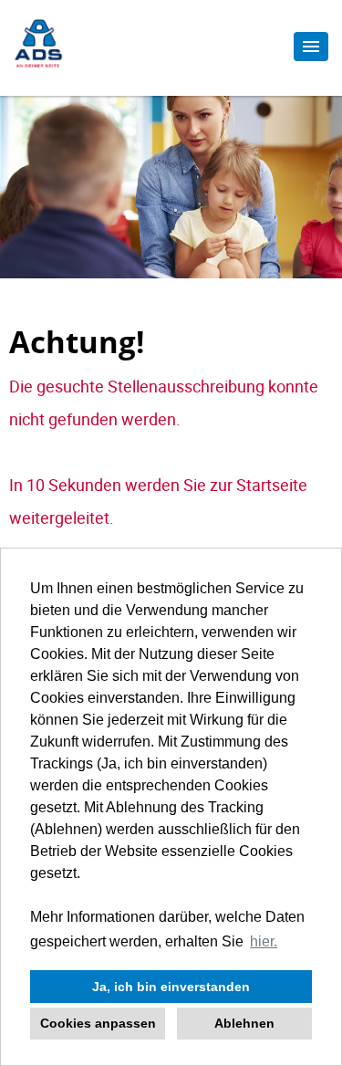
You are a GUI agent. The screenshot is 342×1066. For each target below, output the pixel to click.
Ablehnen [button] (244, 1023)
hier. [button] (263, 941)
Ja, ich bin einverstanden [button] (171, 986)
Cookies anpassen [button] (98, 1023)
